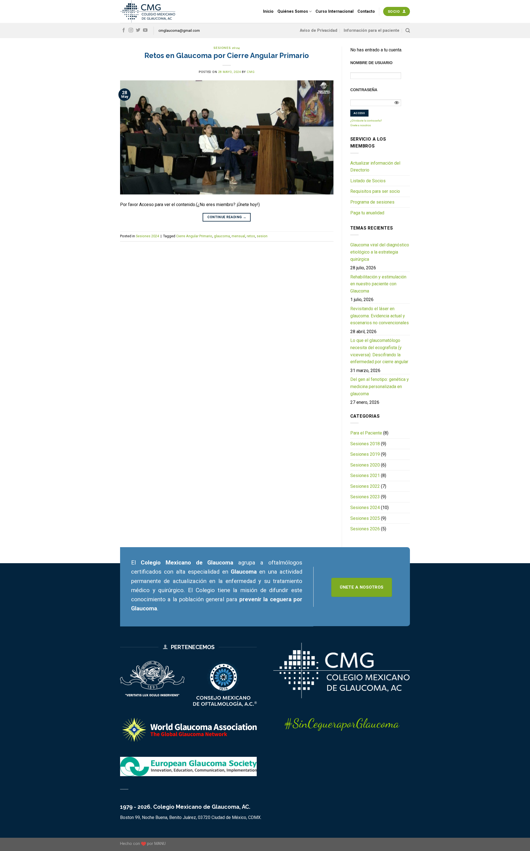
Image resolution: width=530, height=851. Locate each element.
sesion (262, 236)
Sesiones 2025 (365, 518)
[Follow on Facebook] (123, 30)
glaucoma (222, 236)
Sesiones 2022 (365, 486)
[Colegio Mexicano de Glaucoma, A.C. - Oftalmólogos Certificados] (147, 11)
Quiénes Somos (292, 11)
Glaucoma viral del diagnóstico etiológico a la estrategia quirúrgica (379, 252)
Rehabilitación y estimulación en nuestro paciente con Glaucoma (378, 284)
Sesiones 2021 (365, 475)
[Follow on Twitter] (138, 30)
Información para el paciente (371, 30)
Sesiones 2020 (365, 465)
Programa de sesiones (372, 202)
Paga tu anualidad (367, 212)
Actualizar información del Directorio (375, 166)
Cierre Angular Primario (194, 236)
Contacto (366, 11)
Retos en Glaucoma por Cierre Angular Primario (226, 55)
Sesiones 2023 (365, 496)
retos (251, 236)
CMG (251, 72)
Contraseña (363, 90)
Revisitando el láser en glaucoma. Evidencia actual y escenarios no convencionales (379, 315)
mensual (238, 236)
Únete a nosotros (360, 125)
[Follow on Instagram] (131, 30)
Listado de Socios (368, 180)
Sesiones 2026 (365, 528)
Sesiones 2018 (365, 443)
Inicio (268, 11)
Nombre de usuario (371, 62)
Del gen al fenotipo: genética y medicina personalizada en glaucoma (379, 386)
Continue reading (227, 217)
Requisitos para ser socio (375, 191)
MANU (160, 843)
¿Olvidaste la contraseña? (366, 120)
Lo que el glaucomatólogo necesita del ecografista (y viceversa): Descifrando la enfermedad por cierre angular (379, 351)
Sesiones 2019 (365, 454)
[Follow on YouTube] (145, 30)
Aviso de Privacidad (318, 30)
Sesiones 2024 (226, 48)
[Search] (408, 30)
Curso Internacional (335, 11)
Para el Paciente (366, 433)
